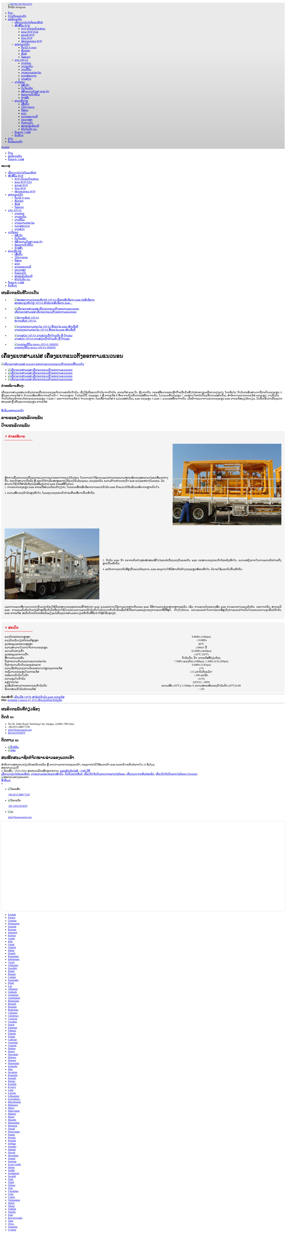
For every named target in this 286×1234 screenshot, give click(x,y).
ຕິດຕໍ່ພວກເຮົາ (15, 141)
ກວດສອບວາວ (28, 75)
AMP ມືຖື (85, 770)
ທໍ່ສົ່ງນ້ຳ (25, 85)
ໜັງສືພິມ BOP (22, 25)
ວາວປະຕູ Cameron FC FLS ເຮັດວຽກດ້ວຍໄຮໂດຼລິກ (34, 700)
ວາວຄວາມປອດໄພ (31, 72)
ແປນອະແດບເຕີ (29, 116)
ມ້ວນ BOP (26, 38)
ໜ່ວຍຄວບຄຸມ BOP (31, 41)
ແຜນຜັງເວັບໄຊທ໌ (69, 770)
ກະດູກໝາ (26, 119)
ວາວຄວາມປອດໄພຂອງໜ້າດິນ (47, 774)
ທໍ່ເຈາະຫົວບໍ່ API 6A (25, 320)
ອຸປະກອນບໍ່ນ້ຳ (22, 44)
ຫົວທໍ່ (24, 53)
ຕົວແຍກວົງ (27, 122)
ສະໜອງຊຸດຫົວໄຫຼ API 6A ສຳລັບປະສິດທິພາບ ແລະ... (43, 303)
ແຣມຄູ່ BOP (27, 35)
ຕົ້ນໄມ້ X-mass (28, 47)
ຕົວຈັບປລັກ (27, 88)
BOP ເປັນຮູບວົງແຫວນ (33, 28)
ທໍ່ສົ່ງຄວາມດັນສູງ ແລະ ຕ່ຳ (35, 91)
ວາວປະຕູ (26, 63)
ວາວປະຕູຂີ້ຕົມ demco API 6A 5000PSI (35, 347)
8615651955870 (16, 732)
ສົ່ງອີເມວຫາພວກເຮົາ (12, 410)
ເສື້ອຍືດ (25, 104)
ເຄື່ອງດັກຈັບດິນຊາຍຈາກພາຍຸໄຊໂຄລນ (104, 774)
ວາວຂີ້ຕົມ (26, 69)
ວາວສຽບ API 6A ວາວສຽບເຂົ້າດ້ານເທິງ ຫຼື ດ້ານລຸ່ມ (42, 338)
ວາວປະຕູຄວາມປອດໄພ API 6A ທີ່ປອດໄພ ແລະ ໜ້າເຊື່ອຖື (45, 329)
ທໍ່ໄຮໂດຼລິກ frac (29, 129)
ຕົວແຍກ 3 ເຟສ (23, 132)
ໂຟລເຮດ (25, 56)
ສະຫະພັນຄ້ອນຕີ (30, 126)
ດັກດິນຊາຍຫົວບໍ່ (74, 774)
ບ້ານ (10, 13)
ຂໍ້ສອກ (24, 110)
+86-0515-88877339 (19, 794)
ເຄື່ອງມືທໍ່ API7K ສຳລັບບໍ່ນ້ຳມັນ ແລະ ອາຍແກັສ (39, 697)
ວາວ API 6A (21, 60)
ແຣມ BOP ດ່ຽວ (29, 31)
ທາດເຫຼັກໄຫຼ (21, 100)
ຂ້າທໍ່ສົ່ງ (25, 97)
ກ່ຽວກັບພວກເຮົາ (17, 16)
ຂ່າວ (10, 138)
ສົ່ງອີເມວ (6, 780)
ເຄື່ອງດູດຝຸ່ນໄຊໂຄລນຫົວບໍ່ (29, 22)
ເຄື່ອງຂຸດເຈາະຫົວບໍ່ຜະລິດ (140, 774)
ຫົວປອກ (25, 50)
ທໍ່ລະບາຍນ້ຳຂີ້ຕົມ (30, 94)
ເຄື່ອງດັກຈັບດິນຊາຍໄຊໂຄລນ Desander (176, 774)
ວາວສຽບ (26, 78)
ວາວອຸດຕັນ (27, 66)
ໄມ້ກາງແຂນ (27, 107)
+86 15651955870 (17, 806)
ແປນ (23, 113)
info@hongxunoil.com (20, 729)
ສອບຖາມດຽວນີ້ (10, 767)
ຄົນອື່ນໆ (19, 135)
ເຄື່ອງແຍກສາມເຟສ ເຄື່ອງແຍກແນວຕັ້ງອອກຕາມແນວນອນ (45, 311)
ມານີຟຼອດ (20, 82)
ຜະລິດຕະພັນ (15, 19)
